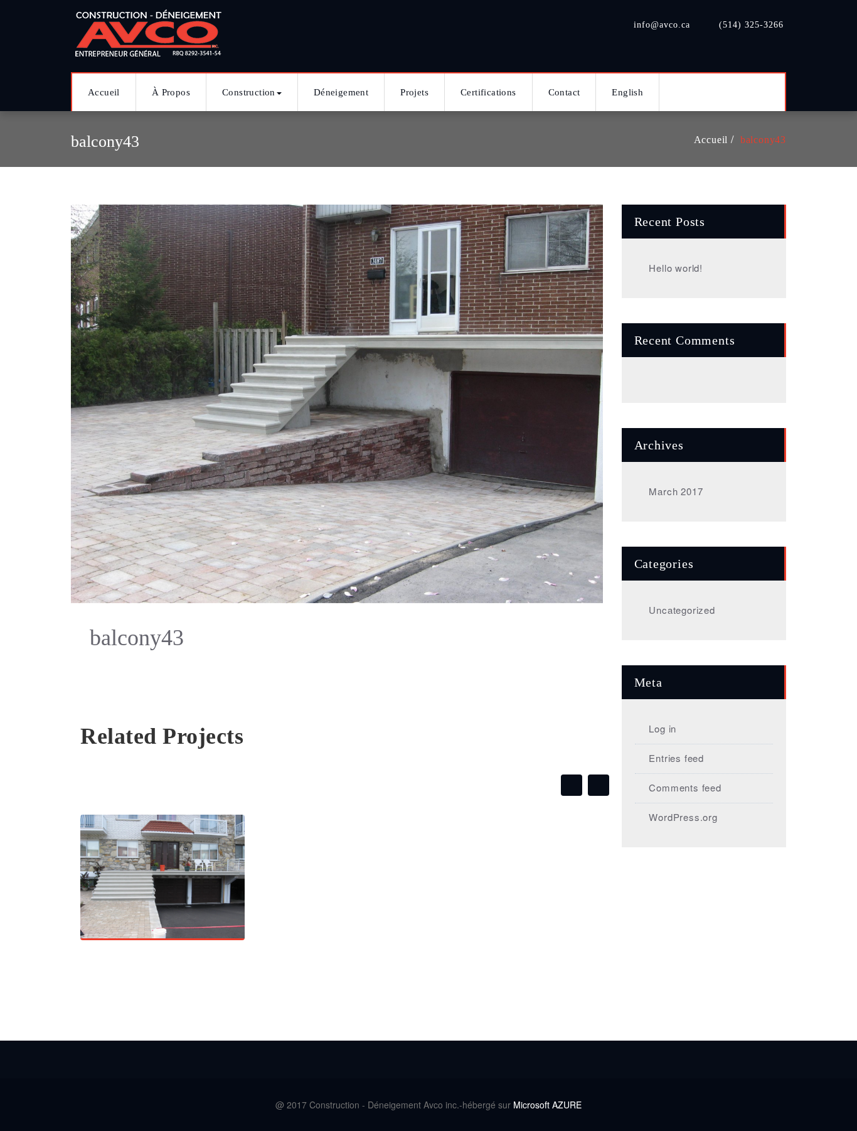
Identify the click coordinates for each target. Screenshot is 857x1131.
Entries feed (676, 757)
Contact (564, 92)
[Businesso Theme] (149, 29)
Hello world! (676, 267)
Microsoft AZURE (547, 1104)
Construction (248, 92)
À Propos (171, 92)
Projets (414, 92)
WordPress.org (683, 816)
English (627, 92)
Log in (662, 728)
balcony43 (763, 139)
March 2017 (676, 491)
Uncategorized (682, 609)
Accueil (104, 92)
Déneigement (341, 92)
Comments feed (685, 787)
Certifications (488, 92)
